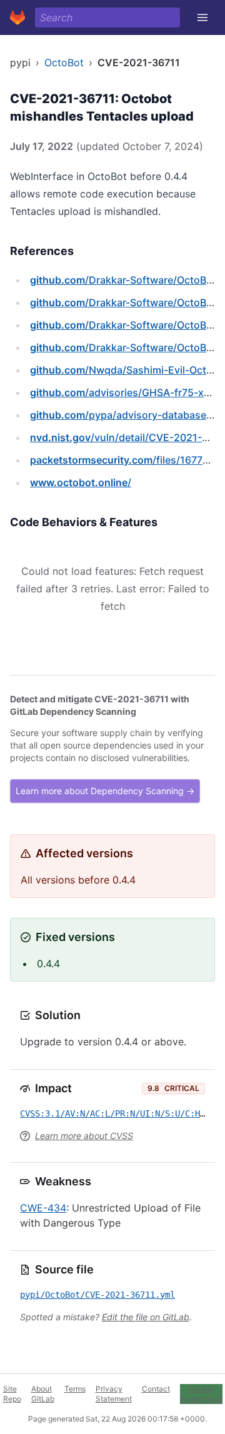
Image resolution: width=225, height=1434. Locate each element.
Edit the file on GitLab (145, 1317)
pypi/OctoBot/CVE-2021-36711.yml (97, 1295)
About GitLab (42, 1393)
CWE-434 (43, 1208)
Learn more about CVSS (84, 1135)
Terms (75, 1388)
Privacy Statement (114, 1393)
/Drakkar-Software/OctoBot (123, 280)
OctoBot (64, 62)
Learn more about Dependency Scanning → (105, 790)
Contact (156, 1388)
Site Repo (12, 1393)
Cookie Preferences (201, 1393)
